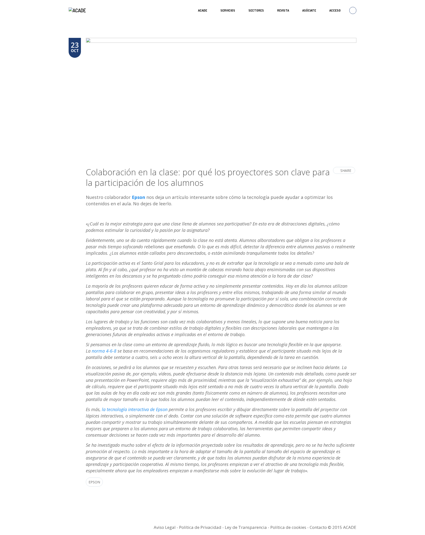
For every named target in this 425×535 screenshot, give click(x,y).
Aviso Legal (165, 527)
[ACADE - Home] (78, 10)
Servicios (227, 10)
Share (345, 170)
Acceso (335, 10)
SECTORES (256, 10)
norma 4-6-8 (104, 351)
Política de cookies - (290, 527)
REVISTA (283, 10)
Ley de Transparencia (246, 527)
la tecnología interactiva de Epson (134, 409)
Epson (94, 482)
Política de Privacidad (200, 527)
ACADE (202, 10)
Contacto (318, 527)
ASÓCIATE (309, 10)
